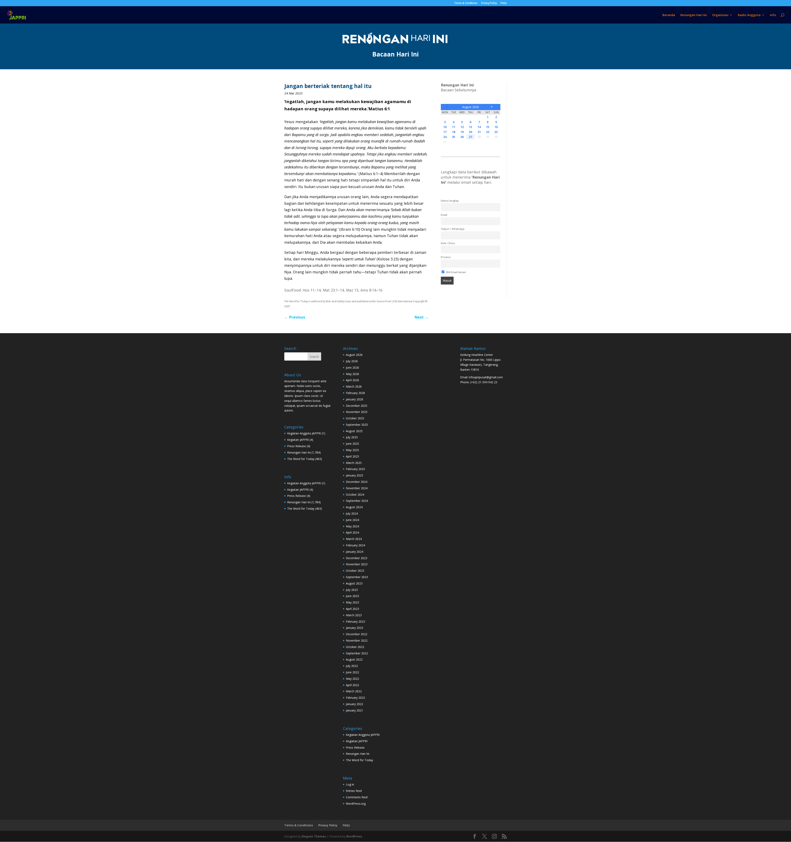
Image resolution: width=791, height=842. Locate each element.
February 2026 (355, 393)
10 (445, 127)
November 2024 (356, 488)
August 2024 (354, 507)
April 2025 (352, 456)
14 (479, 127)
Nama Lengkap (450, 200)
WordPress (354, 836)
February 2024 (355, 545)
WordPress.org (356, 804)
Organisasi (720, 15)
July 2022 (352, 666)
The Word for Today (300, 459)
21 (479, 132)
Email (444, 215)
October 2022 (355, 647)
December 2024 (356, 482)
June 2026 (352, 367)
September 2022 (357, 653)
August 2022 (354, 659)
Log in (350, 784)
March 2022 (354, 691)
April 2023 (352, 609)
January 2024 (354, 552)
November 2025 (356, 412)
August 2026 (470, 107)
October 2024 (355, 494)
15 (487, 127)
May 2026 (352, 374)
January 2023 (354, 628)
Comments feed (356, 797)
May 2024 (352, 526)
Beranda (668, 15)
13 (470, 127)
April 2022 (352, 685)
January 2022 (354, 704)
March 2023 (354, 615)
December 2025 (356, 406)
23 (496, 132)
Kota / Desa (448, 243)
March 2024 (354, 539)
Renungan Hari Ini (693, 15)
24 (445, 137)
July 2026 (352, 361)
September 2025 (357, 425)
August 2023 (354, 583)
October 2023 (355, 571)
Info (773, 15)
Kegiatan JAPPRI (298, 440)
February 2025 (355, 469)
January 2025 (354, 475)
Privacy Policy (489, 3)
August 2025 (354, 431)
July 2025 (352, 437)
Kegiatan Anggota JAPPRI (304, 433)
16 (496, 127)
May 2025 (352, 450)
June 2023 (352, 596)
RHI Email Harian (456, 272)
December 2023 (356, 558)
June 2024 (352, 520)
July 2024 (352, 513)
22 (487, 132)
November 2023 (356, 564)
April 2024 (352, 532)
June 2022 (352, 672)
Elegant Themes (314, 836)
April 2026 (352, 380)
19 (462, 132)
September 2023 (357, 577)
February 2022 (355, 698)
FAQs (504, 3)
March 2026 (354, 386)
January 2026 (354, 399)
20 (470, 132)
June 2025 (352, 444)
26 (462, 137)
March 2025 (354, 463)
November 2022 (356, 640)
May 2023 (352, 602)
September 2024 (357, 501)
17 (445, 132)
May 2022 (352, 679)
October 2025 (355, 418)
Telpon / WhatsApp (453, 229)
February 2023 (355, 621)
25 (453, 137)
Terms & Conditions (465, 3)
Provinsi (446, 257)
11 (453, 127)
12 (462, 127)
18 (453, 132)
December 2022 (356, 634)
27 (470, 137)
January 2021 (354, 710)
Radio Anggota (749, 15)
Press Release (296, 446)
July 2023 (352, 590)
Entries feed (354, 791)
